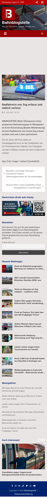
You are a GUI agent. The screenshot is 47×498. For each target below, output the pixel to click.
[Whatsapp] (30, 486)
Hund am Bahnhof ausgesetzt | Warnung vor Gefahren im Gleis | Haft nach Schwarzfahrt (29, 268)
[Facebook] (12, 486)
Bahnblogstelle (16, 22)
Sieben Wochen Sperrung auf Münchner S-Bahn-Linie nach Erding (27, 326)
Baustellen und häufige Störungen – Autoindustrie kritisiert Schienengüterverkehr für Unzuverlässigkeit (24, 174)
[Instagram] (15, 486)
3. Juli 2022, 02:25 (11, 112)
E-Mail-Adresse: (8, 242)
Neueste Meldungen (12, 261)
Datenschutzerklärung (23, 494)
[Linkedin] (19, 486)
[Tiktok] (23, 486)
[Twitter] (27, 486)
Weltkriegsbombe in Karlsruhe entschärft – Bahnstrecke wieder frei (29, 372)
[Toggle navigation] (5, 33)
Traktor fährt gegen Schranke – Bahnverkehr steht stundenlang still (28, 303)
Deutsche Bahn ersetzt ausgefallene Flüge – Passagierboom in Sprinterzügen (23, 186)
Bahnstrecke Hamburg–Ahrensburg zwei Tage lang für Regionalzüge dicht (28, 338)
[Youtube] (34, 486)
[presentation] (39, 440)
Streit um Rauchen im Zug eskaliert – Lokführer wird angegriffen (26, 291)
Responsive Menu (36, 2)
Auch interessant (11, 440)
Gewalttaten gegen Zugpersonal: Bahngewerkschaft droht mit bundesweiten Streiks (21, 474)
